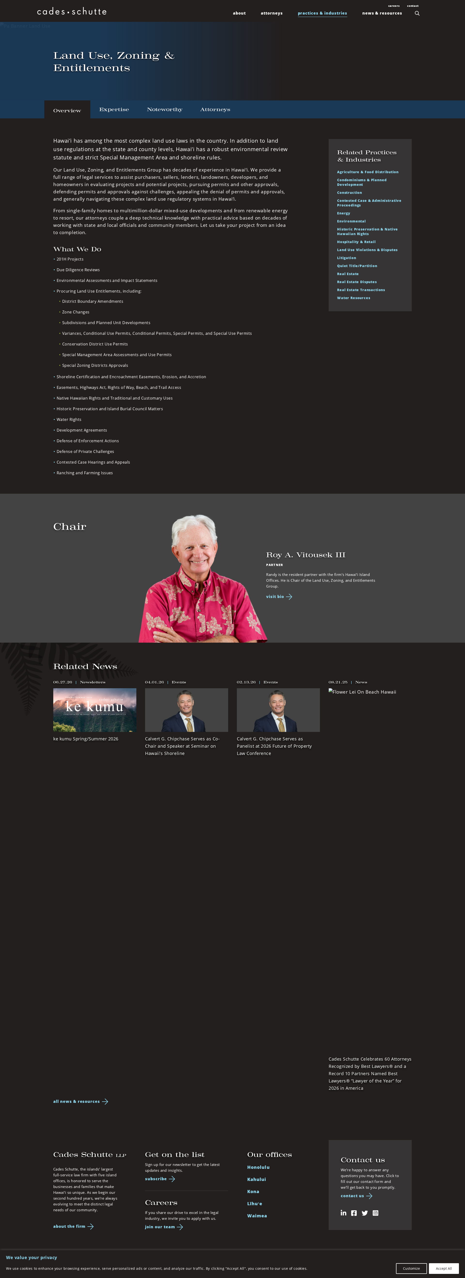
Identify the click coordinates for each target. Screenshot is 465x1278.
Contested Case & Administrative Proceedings (369, 202)
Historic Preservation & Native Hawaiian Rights (367, 231)
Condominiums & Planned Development (362, 182)
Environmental (351, 221)
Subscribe (156, 1178)
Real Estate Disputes (357, 281)
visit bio (275, 596)
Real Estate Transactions (361, 289)
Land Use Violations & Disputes (367, 249)
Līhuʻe (254, 1203)
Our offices (269, 1154)
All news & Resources (76, 1101)
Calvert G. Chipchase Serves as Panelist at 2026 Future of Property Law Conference (274, 746)
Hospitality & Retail (356, 241)
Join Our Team (160, 1226)
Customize (411, 1268)
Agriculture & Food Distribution (368, 171)
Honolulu (258, 1167)
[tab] (67, 109)
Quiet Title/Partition (357, 265)
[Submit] (417, 13)
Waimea (257, 1215)
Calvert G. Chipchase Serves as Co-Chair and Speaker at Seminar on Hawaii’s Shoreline (182, 746)
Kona (253, 1191)
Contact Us (352, 1195)
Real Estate (348, 273)
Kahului (256, 1179)
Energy (343, 213)
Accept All (444, 1268)
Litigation (346, 257)
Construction (349, 192)
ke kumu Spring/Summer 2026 (85, 739)
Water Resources (353, 297)
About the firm (69, 1226)
